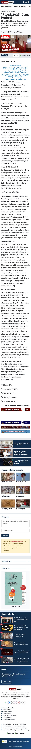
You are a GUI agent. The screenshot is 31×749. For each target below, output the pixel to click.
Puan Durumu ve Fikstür (10, 715)
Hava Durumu (7, 709)
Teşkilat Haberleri (20, 6)
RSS (5, 741)
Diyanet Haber (6, 6)
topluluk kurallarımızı (17, 541)
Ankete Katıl (7, 681)
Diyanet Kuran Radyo (19, 726)
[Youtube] (18, 702)
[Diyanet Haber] (7, 2)
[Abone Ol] (25, 55)
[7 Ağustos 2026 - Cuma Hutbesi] (8, 490)
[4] (13, 286)
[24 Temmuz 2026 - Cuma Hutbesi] (8, 503)
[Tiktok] (21, 702)
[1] (2, 385)
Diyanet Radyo (7, 726)
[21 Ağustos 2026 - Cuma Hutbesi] (8, 476)
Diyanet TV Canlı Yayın (19, 724)
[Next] (6, 702)
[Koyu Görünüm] (23, 2)
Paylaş (5, 55)
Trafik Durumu (7, 713)
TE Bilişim (19, 746)
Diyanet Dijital (7, 724)
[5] (2, 401)
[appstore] (10, 734)
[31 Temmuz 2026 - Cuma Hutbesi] (23, 490)
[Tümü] (29, 561)
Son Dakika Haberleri (9, 719)
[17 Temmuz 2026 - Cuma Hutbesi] (23, 503)
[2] (2, 389)
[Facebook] (9, 702)
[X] (12, 702)
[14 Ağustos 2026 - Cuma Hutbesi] (23, 476)
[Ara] (26, 2)
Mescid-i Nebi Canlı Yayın (10, 730)
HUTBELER (12, 11)
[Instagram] (15, 702)
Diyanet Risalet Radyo (9, 728)
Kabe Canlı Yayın (22, 728)
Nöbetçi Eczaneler (9, 707)
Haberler (4, 11)
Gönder (5, 535)
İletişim (21, 730)
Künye (28, 730)
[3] (2, 393)
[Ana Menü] (28, 2)
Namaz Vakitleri (8, 711)
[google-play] (20, 734)
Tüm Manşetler (8, 717)
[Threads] (24, 702)
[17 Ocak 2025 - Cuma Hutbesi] (15, 44)
